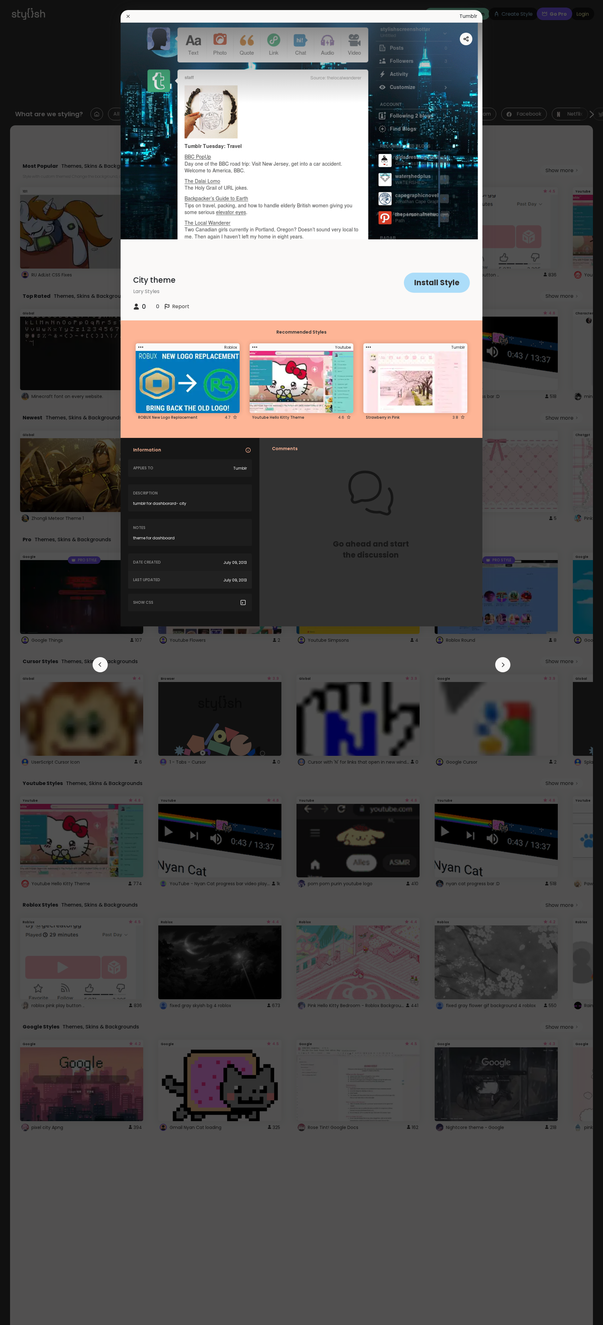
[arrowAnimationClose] (100, 665)
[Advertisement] (25, 662)
